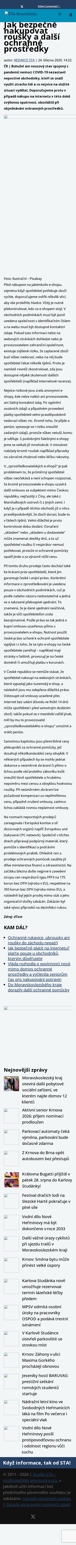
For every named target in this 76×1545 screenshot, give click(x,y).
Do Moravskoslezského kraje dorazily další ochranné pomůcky (38, 987)
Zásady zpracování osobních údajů (38, 1504)
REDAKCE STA (24, 60)
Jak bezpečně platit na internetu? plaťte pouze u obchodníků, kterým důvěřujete (39, 953)
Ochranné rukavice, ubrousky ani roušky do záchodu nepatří (39, 940)
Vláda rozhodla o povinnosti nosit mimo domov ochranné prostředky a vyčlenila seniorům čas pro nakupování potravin (39, 971)
